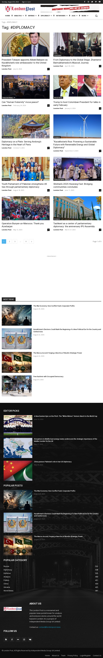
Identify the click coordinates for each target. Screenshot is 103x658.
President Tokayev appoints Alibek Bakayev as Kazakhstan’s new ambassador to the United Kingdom (25, 62)
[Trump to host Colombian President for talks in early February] (77, 87)
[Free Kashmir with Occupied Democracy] (17, 385)
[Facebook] (84, 1)
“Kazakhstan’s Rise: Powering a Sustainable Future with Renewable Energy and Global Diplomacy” (75, 144)
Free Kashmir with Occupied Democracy (48, 376)
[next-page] (31, 241)
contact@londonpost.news (50, 627)
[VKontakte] (30, 639)
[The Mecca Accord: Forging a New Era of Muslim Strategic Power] (17, 362)
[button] (96, 16)
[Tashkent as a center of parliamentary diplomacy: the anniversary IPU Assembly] (77, 208)
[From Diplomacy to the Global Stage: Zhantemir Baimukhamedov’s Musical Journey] (77, 45)
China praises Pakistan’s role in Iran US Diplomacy (52, 462)
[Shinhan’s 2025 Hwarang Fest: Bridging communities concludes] (77, 169)
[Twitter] (92, 1)
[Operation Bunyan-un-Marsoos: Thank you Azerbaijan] (26, 208)
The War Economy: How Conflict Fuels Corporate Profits (54, 306)
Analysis (57, 137)
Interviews (57, 55)
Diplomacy (6, 55)
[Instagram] (88, 1)
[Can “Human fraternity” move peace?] (26, 87)
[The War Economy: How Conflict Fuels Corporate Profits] (17, 315)
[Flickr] (18, 639)
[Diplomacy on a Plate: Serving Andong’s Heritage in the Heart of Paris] (26, 126)
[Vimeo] (95, 1)
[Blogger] (6, 639)
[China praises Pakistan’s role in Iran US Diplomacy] (18, 471)
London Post (6, 69)
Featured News (8, 98)
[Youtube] (99, 1)
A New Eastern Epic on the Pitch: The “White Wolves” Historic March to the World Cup (65, 416)
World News (58, 98)
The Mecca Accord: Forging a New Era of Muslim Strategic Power (57, 353)
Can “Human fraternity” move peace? (20, 102)
